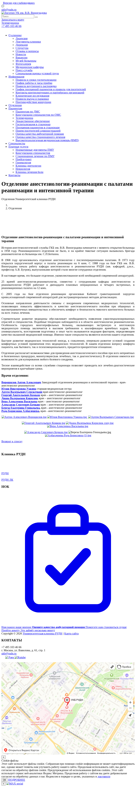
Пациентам (15, 108)
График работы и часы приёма (34, 82)
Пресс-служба (24, 70)
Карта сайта (71, 633)
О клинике (15, 35)
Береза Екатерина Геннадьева (20, 407)
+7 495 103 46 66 (11, 26)
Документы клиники (28, 41)
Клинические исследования (32, 95)
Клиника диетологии (28, 165)
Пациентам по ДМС (28, 111)
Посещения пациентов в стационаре (38, 127)
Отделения (15, 105)
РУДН (5, 473)
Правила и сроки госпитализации (36, 79)
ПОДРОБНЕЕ (16, 779)
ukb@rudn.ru (8, 9)
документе (104, 776)
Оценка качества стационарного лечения (40, 137)
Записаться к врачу (12, 19)
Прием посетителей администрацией (38, 130)
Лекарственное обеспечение (33, 121)
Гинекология (23, 162)
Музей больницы (26, 60)
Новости (21, 54)
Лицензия (21, 38)
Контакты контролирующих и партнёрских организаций (50, 92)
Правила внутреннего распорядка (36, 86)
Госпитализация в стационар (33, 124)
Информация (16, 76)
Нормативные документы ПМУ (35, 149)
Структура (22, 47)
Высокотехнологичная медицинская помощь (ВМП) (47, 140)
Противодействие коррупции (33, 102)
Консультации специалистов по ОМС (38, 114)
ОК (4, 780)
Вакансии (21, 57)
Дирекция (22, 44)
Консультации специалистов (33, 152)
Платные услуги (18, 146)
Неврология (23, 168)
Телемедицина (24, 117)
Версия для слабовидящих (19, 2)
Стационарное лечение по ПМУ (35, 156)
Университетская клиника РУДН (42, 633)
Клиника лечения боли (29, 172)
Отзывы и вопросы (27, 51)
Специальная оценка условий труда (37, 73)
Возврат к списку (11, 441)
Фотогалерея (23, 63)
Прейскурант (24, 159)
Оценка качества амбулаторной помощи (40, 133)
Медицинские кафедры (30, 67)
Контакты (14, 175)
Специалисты (16, 143)
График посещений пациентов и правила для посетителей (51, 89)
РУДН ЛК (7, 479)
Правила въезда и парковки (32, 98)
